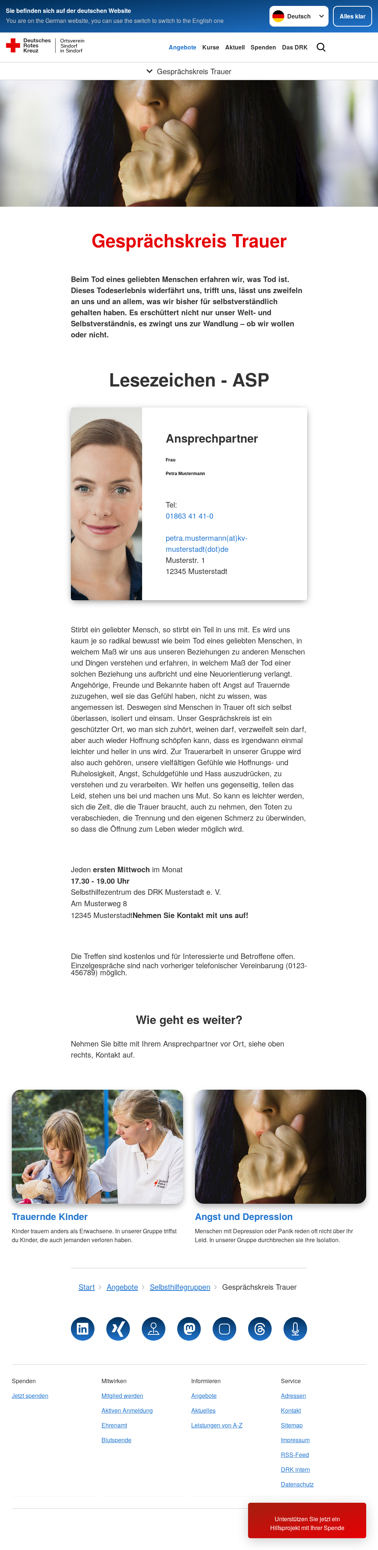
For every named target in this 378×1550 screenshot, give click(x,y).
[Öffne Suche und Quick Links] (321, 47)
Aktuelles (203, 1410)
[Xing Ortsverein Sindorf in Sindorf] (118, 1329)
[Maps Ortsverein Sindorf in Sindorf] (153, 1329)
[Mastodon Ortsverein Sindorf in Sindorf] (189, 1329)
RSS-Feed (295, 1454)
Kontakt (291, 1410)
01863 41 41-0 (189, 515)
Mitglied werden (122, 1395)
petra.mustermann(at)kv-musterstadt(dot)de (207, 543)
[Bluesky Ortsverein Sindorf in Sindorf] (224, 1329)
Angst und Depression (244, 1216)
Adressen (293, 1395)
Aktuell (235, 47)
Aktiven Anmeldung (127, 1410)
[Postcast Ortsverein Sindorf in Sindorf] (295, 1329)
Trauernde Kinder (50, 1216)
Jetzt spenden (30, 1395)
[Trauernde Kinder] (97, 1147)
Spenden (263, 47)
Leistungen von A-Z (217, 1425)
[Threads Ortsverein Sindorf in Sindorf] (260, 1329)
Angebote (182, 47)
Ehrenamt (114, 1425)
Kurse (210, 47)
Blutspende (116, 1440)
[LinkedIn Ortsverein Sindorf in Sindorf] (82, 1329)
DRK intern (295, 1469)
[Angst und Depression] (280, 1147)
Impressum (295, 1440)
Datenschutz (297, 1484)
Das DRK (295, 47)
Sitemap (292, 1425)
